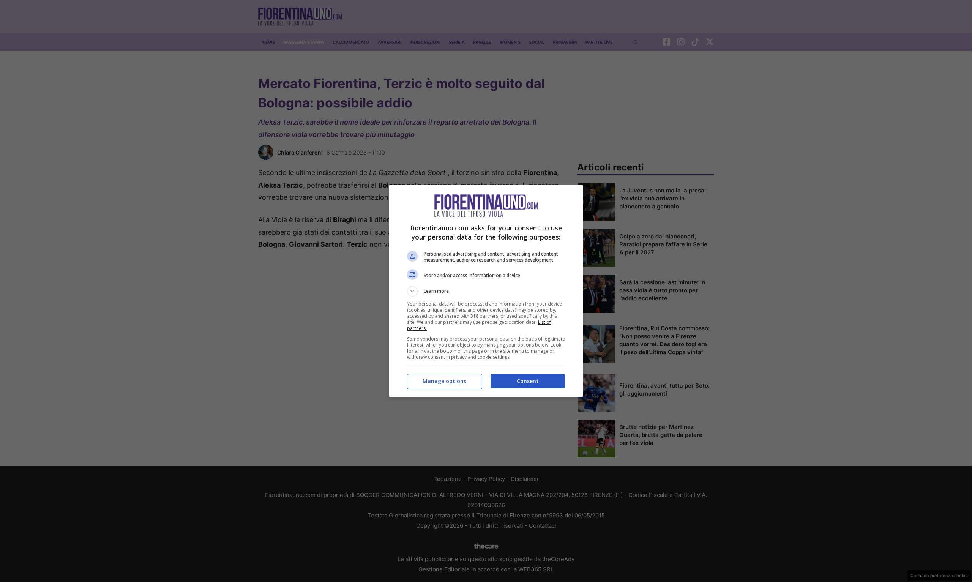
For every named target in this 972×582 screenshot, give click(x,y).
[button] (486, 291)
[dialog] (486, 291)
